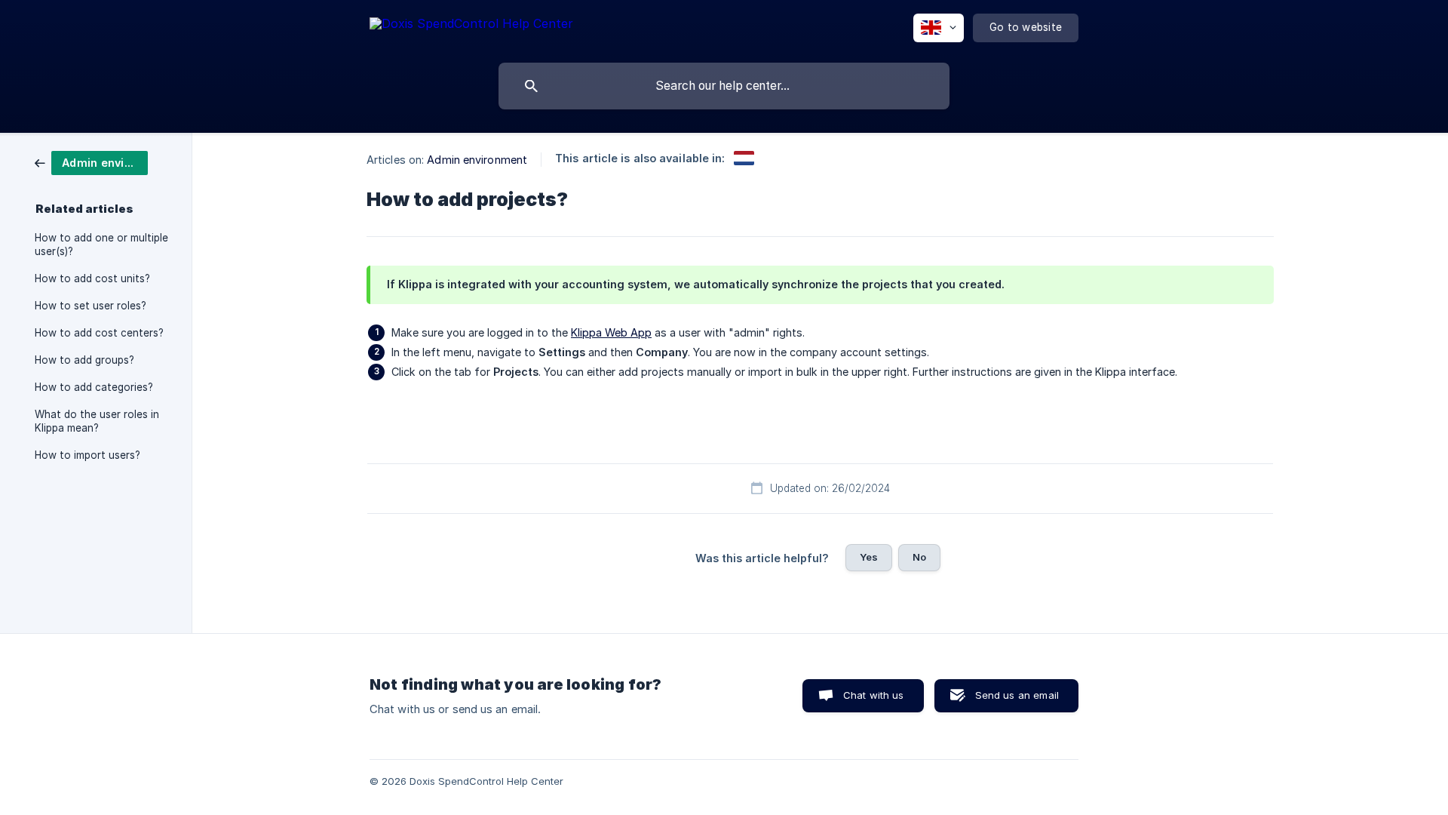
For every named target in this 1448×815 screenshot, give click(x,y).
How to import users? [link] (87, 455)
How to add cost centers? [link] (99, 333)
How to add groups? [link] (84, 360)
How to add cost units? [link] (92, 278)
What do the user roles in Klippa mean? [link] (97, 421)
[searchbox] (724, 86)
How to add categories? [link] (94, 387)
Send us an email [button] (1017, 695)
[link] (91, 162)
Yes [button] (869, 557)
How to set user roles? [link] (90, 306)
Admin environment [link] (477, 159)
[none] (471, 26)
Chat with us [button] (873, 695)
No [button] (919, 557)
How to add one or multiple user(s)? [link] (101, 244)
